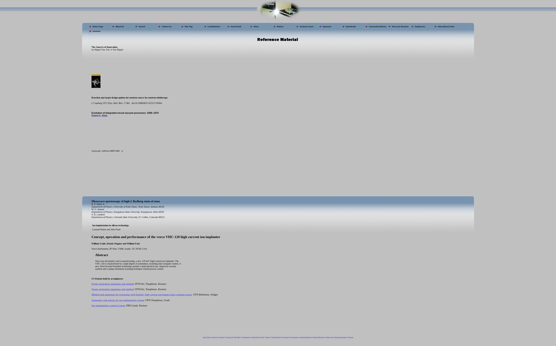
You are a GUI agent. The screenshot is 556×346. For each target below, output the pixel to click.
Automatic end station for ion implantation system (118, 300)
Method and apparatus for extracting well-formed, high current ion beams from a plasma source (142, 294)
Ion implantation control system (108, 305)
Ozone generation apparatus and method (113, 283)
